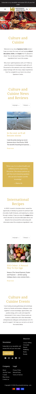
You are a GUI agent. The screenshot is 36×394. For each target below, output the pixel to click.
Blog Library (6, 377)
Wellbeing (26, 349)
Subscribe (8, 353)
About (4, 370)
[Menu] (5, 9)
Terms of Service (18, 375)
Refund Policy (17, 372)
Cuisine (5, 375)
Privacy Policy (17, 370)
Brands (25, 354)
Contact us (6, 379)
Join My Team (7, 372)
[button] (28, 190)
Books (25, 352)
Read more (10, 148)
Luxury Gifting (27, 343)
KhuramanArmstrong (22, 385)
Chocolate (26, 345)
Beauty (25, 347)
